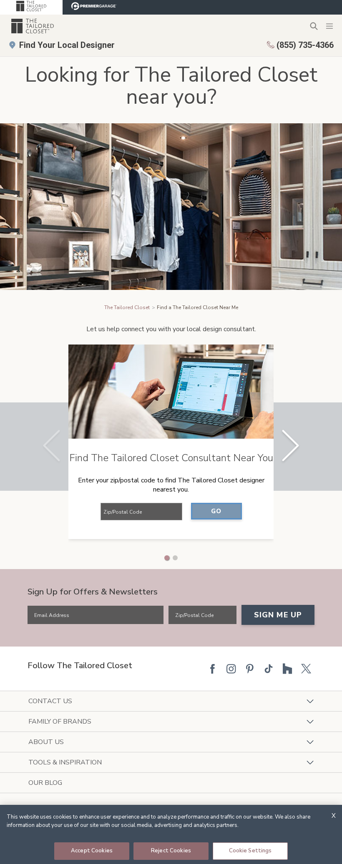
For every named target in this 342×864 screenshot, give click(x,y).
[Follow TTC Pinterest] (249, 668)
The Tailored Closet (127, 307)
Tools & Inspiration (65, 762)
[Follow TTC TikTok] (268, 668)
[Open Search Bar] (314, 26)
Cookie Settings (250, 850)
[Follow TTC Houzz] (287, 668)
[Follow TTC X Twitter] (306, 668)
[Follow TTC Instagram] (231, 668)
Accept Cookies (92, 850)
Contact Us (50, 701)
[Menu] (329, 26)
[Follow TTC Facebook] (212, 668)
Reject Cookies (171, 850)
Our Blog (45, 782)
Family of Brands (59, 721)
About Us (46, 742)
